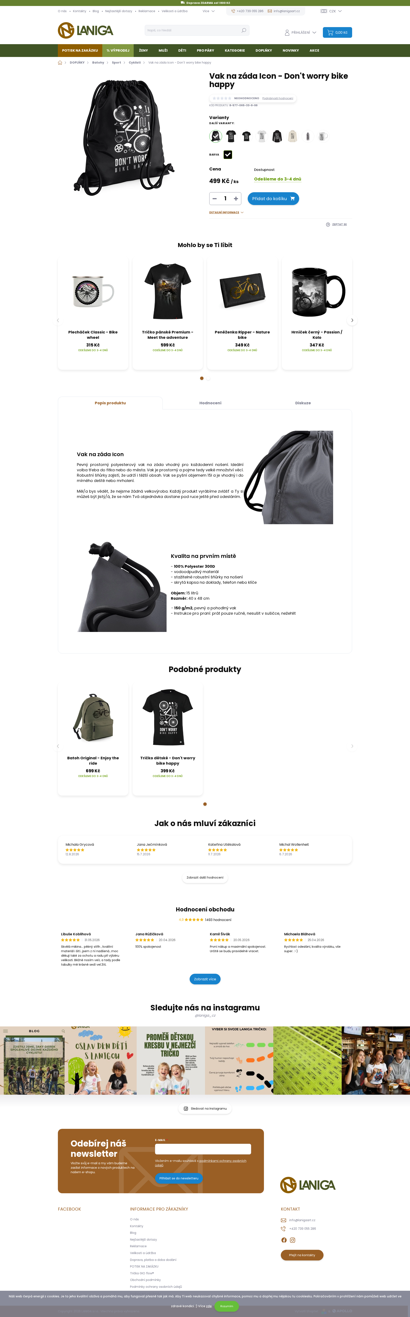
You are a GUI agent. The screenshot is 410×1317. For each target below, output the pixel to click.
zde (209, 1306)
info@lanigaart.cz (302, 1220)
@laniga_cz (205, 1015)
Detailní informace (224, 212)
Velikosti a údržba (174, 11)
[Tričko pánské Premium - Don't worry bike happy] (231, 136)
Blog (96, 11)
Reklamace (147, 11)
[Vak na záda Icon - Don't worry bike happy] (215, 136)
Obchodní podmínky (145, 1280)
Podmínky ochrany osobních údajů (156, 1287)
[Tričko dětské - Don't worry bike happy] (246, 136)
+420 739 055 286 (302, 1229)
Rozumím (226, 1306)
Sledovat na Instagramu (209, 1108)
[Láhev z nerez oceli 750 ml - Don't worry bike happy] (308, 136)
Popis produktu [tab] (110, 403)
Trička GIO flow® (142, 1273)
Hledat (244, 30)
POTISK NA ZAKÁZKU (144, 1266)
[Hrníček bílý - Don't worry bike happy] (323, 136)
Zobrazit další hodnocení (205, 877)
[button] (202, 378)
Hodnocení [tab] (210, 403)
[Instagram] (292, 1239)
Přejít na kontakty (302, 1255)
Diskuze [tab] (303, 403)
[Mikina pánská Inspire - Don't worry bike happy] (277, 136)
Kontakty (79, 11)
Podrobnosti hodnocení (277, 98)
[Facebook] (284, 1239)
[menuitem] (81, 50)
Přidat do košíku (269, 199)
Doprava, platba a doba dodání (153, 1260)
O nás (62, 11)
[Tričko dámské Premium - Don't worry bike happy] (261, 136)
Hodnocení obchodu (205, 909)
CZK (332, 11)
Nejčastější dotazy (118, 11)
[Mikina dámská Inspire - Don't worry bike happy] (292, 136)
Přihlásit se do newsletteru (179, 1178)
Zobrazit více (205, 979)
